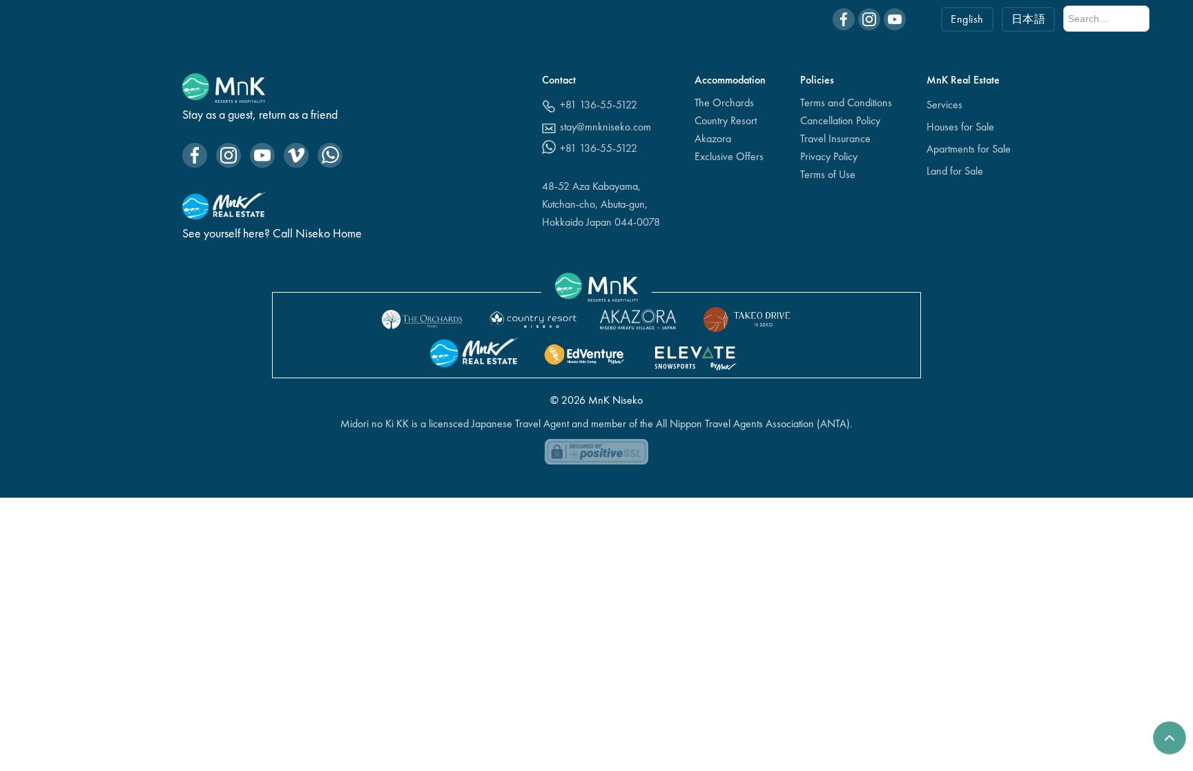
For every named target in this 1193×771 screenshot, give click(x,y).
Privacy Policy (828, 156)
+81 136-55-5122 (598, 104)
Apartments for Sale (969, 148)
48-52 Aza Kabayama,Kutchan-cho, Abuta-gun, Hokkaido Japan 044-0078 (601, 204)
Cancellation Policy (840, 120)
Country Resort (726, 120)
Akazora (713, 138)
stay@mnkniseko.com (605, 126)
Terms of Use (827, 174)
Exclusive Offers (729, 156)
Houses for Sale (960, 126)
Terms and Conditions (846, 102)
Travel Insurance (835, 138)
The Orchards (724, 102)
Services (944, 104)
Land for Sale (955, 171)
